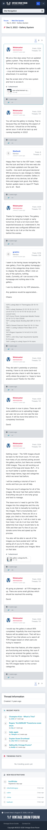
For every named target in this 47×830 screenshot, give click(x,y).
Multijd (13, 747)
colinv (9, 793)
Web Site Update (18, 21)
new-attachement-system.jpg (23, 90)
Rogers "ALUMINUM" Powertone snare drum (25, 724)
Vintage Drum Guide (11, 823)
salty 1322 (14, 741)
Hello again (13, 732)
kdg (12, 728)
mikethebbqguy (12, 788)
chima (9, 797)
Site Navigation (10, 11)
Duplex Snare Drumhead (19, 738)
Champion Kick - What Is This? (22, 716)
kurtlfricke (13, 781)
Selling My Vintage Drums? (20, 745)
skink (13, 719)
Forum (6, 21)
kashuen (10, 802)
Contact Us (26, 823)
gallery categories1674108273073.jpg (26, 558)
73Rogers (14, 734)
